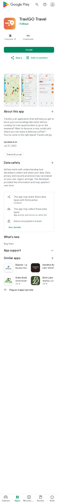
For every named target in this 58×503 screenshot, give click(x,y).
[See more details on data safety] (14, 227)
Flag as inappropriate (18, 289)
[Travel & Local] (14, 154)
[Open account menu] (52, 4)
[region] (29, 37)
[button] (15, 39)
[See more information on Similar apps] (52, 258)
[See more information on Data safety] (52, 163)
